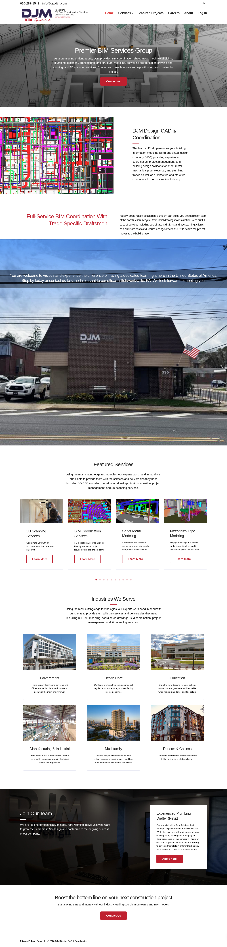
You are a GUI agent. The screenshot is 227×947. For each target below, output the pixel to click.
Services (124, 13)
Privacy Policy (28, 941)
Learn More (39, 559)
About (188, 13)
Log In (202, 13)
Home (109, 13)
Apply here (169, 858)
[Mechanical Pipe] (185, 511)
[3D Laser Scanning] (41, 511)
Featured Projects (150, 13)
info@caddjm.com (54, 3)
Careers (174, 13)
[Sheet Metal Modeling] (137, 511)
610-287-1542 (29, 3)
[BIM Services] (89, 511)
